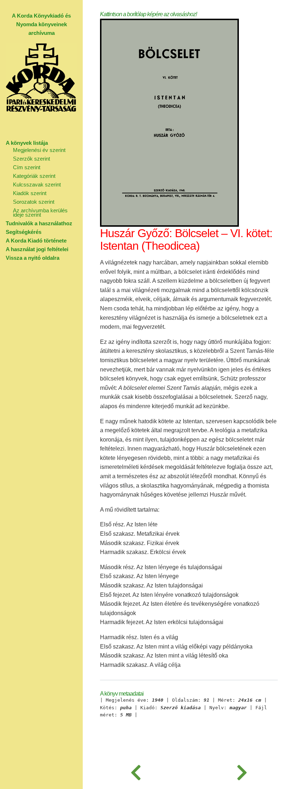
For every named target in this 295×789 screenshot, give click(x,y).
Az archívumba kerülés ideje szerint (40, 212)
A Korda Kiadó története (36, 240)
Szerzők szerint (31, 159)
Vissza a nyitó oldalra (32, 258)
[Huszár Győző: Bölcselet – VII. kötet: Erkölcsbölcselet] (242, 771)
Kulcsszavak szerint (37, 184)
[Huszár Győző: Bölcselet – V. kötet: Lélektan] (136, 771)
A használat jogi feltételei (37, 249)
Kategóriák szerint (34, 176)
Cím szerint (26, 167)
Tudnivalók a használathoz (39, 223)
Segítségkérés (23, 232)
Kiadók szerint (29, 193)
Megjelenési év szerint (39, 150)
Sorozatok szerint (33, 202)
